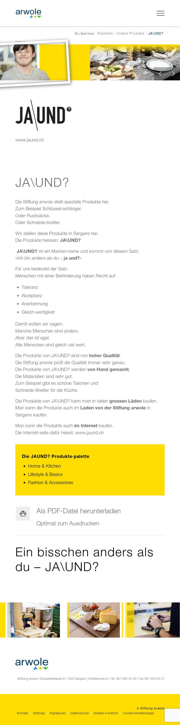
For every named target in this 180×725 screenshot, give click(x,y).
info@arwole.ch (98, 678)
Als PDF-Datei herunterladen (78, 511)
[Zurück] (160, 73)
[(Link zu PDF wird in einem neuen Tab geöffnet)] (23, 513)
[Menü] (162, 13)
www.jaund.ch (29, 139)
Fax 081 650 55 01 (152, 678)
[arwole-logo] (28, 13)
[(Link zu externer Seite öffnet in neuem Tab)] (43, 129)
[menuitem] (162, 13)
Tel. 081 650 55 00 (123, 678)
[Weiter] (173, 73)
